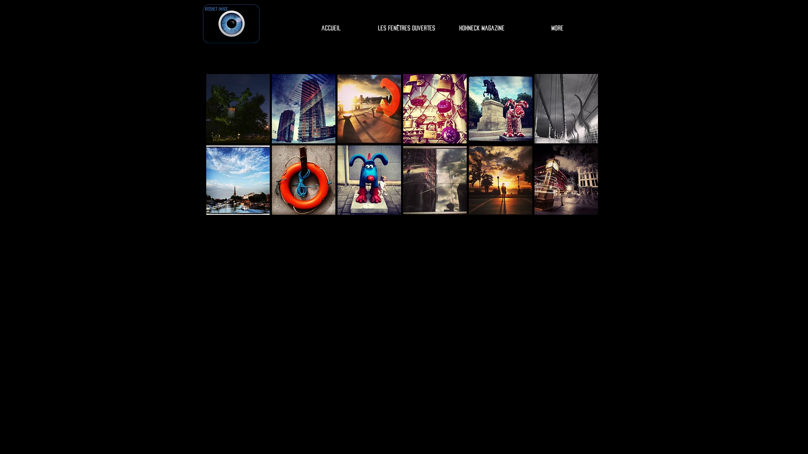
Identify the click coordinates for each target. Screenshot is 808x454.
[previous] (224, 152)
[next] (580, 152)
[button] (238, 108)
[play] (580, 208)
